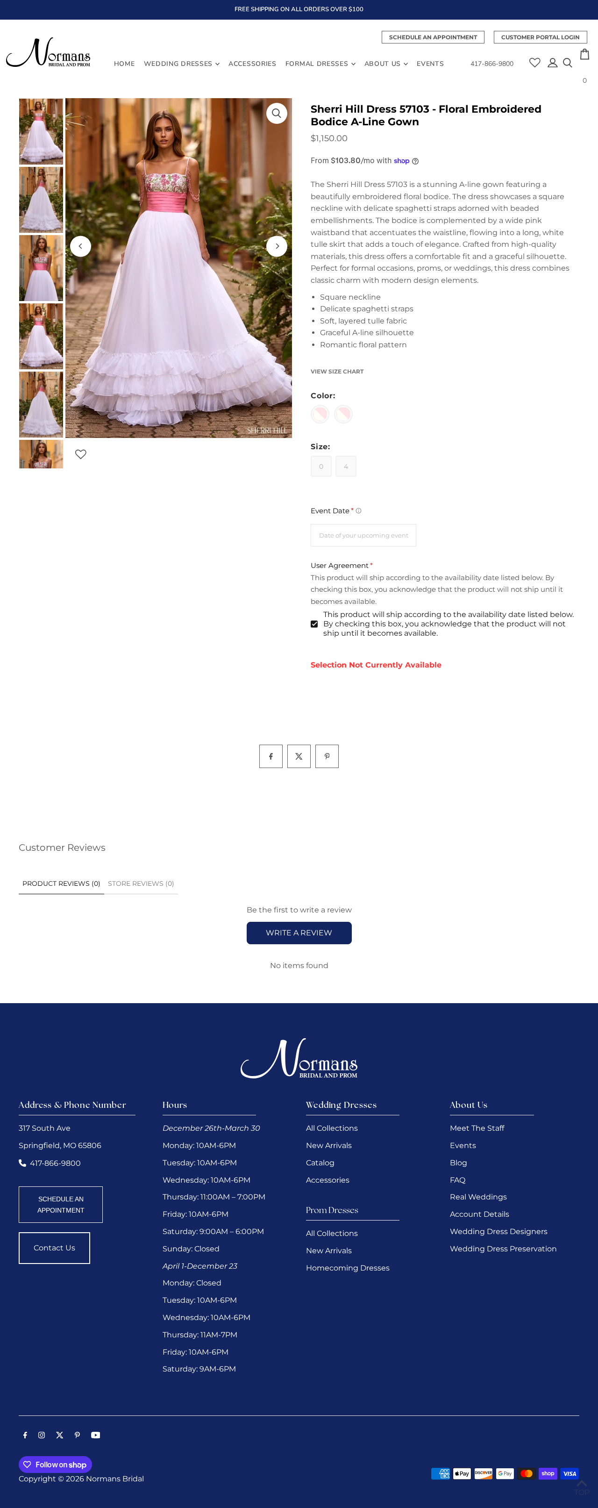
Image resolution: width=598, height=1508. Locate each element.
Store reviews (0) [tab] (141, 883)
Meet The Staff (477, 1128)
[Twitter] (60, 1436)
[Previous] (80, 246)
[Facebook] (25, 1436)
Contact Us (54, 1247)
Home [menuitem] (124, 63)
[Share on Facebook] (271, 756)
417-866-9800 (491, 63)
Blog (458, 1162)
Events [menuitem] (430, 63)
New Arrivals (329, 1145)
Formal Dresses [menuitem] (317, 63)
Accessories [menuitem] (252, 63)
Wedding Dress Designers (499, 1231)
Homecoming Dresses (348, 1268)
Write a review (299, 932)
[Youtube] (95, 1436)
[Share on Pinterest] (327, 756)
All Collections (332, 1128)
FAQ (457, 1180)
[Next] (276, 246)
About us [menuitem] (382, 63)
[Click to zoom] (276, 113)
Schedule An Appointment (433, 37)
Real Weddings (478, 1196)
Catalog (320, 1162)
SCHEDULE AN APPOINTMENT (61, 1204)
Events (463, 1145)
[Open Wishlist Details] (535, 59)
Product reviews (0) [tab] (61, 883)
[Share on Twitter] (299, 756)
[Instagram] (41, 1436)
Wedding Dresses (178, 63)
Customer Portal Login (540, 37)
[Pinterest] (77, 1436)
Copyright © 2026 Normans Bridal (81, 1478)
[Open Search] (567, 63)
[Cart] (584, 57)
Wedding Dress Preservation (503, 1248)
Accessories (327, 1180)
